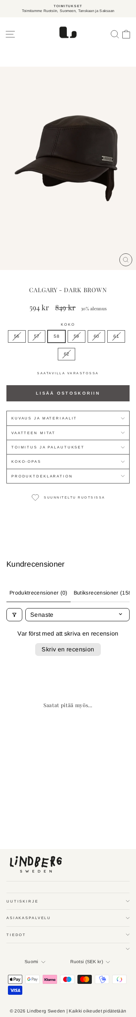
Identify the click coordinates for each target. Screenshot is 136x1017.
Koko (68, 324)
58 (56, 336)
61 (116, 336)
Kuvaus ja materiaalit (44, 418)
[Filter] (14, 614)
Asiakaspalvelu (28, 918)
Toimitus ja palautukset (48, 447)
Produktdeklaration (42, 476)
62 (67, 354)
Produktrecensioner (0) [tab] (38, 593)
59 (76, 336)
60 (96, 336)
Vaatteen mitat (33, 433)
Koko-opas (26, 461)
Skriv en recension (68, 649)
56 (17, 336)
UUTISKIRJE (22, 901)
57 (37, 336)
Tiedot (16, 935)
